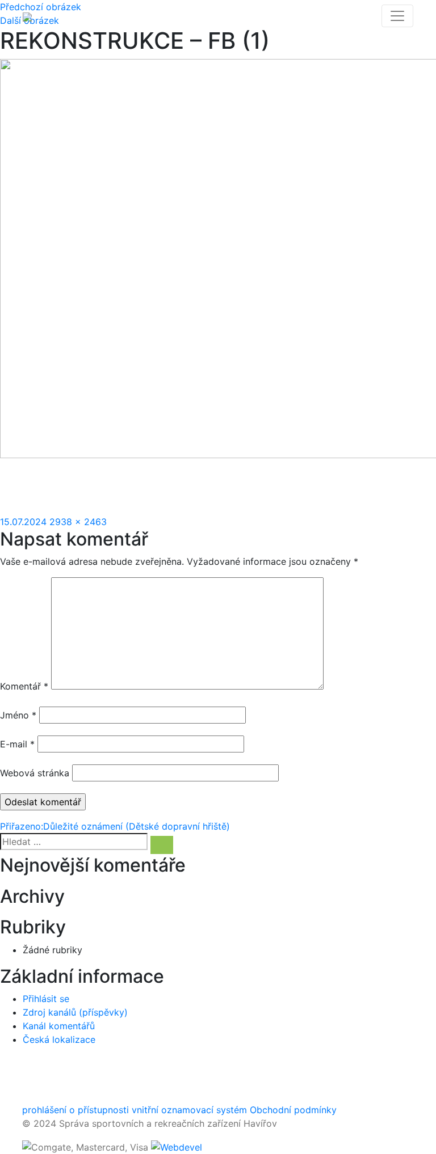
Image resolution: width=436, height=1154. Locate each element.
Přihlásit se (46, 998)
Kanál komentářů (59, 1026)
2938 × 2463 (78, 521)
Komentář (24, 686)
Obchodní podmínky (293, 1109)
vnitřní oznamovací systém (189, 1109)
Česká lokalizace (59, 1039)
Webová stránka (34, 773)
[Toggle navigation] (397, 16)
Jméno (18, 715)
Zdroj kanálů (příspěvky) (75, 1012)
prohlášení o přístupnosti (75, 1109)
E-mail (17, 744)
